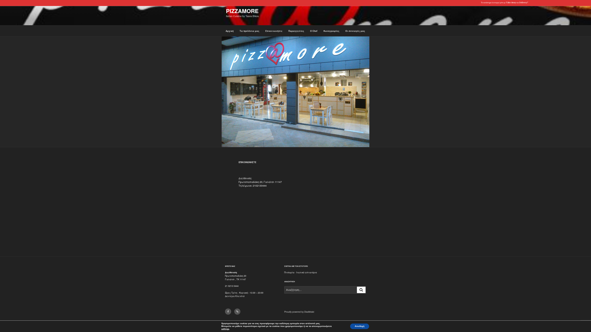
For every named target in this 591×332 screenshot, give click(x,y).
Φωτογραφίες (331, 30)
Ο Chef (313, 30)
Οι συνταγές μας (355, 30)
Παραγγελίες (296, 30)
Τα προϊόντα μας (249, 30)
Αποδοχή (359, 326)
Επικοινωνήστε (273, 30)
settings (225, 329)
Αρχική (230, 30)
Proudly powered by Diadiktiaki (299, 311)
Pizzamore (242, 11)
